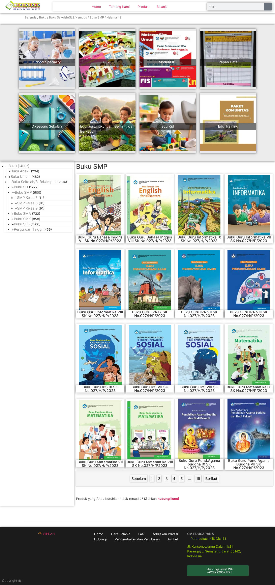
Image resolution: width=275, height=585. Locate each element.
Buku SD (21, 187)
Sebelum (138, 479)
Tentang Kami (119, 7)
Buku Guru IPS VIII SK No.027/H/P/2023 (199, 389)
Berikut (211, 479)
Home (96, 7)
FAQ (141, 534)
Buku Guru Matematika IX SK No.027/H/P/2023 (249, 389)
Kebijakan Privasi (165, 534)
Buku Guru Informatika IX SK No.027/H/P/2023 (199, 239)
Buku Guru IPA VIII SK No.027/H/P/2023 (249, 314)
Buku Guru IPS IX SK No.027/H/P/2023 (100, 389)
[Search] (268, 6)
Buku (42, 17)
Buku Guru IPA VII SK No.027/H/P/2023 (199, 314)
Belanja (162, 7)
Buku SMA (22, 213)
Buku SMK (22, 219)
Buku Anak (19, 171)
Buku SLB (22, 224)
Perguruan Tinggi (28, 229)
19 (198, 478)
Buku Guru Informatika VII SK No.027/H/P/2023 (248, 239)
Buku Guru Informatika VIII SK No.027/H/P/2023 (100, 314)
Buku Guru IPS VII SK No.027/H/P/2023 (149, 389)
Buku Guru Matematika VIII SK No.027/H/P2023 (150, 464)
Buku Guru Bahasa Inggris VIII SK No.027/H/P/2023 (149, 239)
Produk (143, 7)
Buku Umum (21, 176)
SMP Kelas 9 (27, 208)
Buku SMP (97, 17)
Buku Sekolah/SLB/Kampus (68, 17)
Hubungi (100, 539)
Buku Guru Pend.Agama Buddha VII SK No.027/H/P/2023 (249, 464)
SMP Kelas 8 (27, 203)
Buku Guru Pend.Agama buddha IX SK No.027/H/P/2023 (199, 464)
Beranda (30, 17)
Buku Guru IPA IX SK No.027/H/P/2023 (149, 314)
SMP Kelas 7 (27, 197)
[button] (218, 570)
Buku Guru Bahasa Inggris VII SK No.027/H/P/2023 (100, 239)
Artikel (173, 539)
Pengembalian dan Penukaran (137, 539)
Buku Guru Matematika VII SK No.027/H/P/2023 (100, 464)
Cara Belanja (120, 534)
